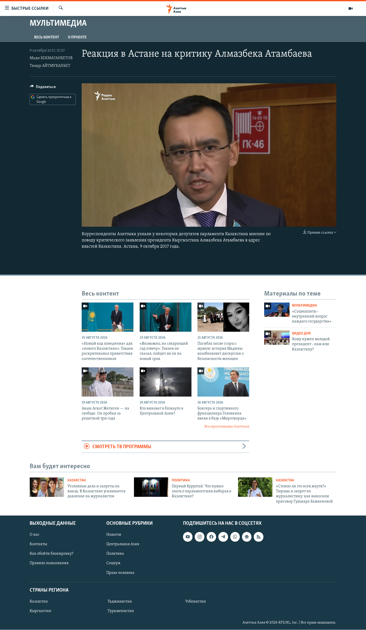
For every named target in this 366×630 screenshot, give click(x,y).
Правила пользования (49, 563)
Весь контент (46, 37)
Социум (113, 563)
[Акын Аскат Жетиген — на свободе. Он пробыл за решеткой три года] (107, 382)
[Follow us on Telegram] (223, 536)
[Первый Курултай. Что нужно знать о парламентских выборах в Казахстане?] (151, 487)
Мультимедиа (304, 306)
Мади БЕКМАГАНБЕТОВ (51, 58)
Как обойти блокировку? (51, 554)
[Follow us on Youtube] (187, 536)
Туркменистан (121, 611)
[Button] (43, 88)
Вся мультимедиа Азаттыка (226, 426)
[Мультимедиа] (350, 8)
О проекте (77, 37)
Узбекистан (195, 602)
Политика (181, 480)
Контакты (38, 544)
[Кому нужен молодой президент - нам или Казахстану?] (277, 337)
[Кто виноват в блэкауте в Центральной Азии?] (165, 382)
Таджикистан (120, 602)
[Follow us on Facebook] (211, 536)
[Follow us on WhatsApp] (235, 536)
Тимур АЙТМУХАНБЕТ (50, 66)
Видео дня (301, 333)
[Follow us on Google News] (246, 536)
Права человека (120, 573)
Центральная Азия (122, 544)
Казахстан (76, 480)
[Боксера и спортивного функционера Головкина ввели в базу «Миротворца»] (223, 382)
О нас (34, 535)
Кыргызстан (40, 611)
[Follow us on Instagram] (199, 536)
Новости (113, 535)
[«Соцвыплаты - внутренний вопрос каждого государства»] (277, 310)
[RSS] (258, 536)
